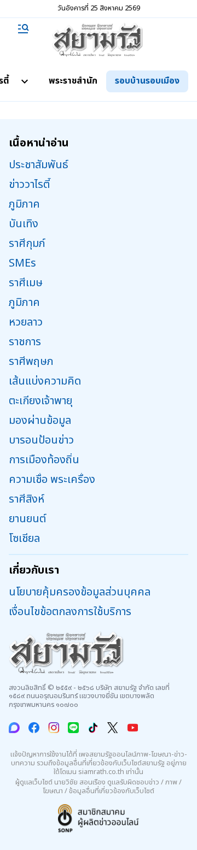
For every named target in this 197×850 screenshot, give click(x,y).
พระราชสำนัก (73, 80)
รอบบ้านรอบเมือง (147, 80)
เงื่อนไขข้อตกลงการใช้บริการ (70, 611)
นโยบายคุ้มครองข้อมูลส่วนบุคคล (79, 592)
